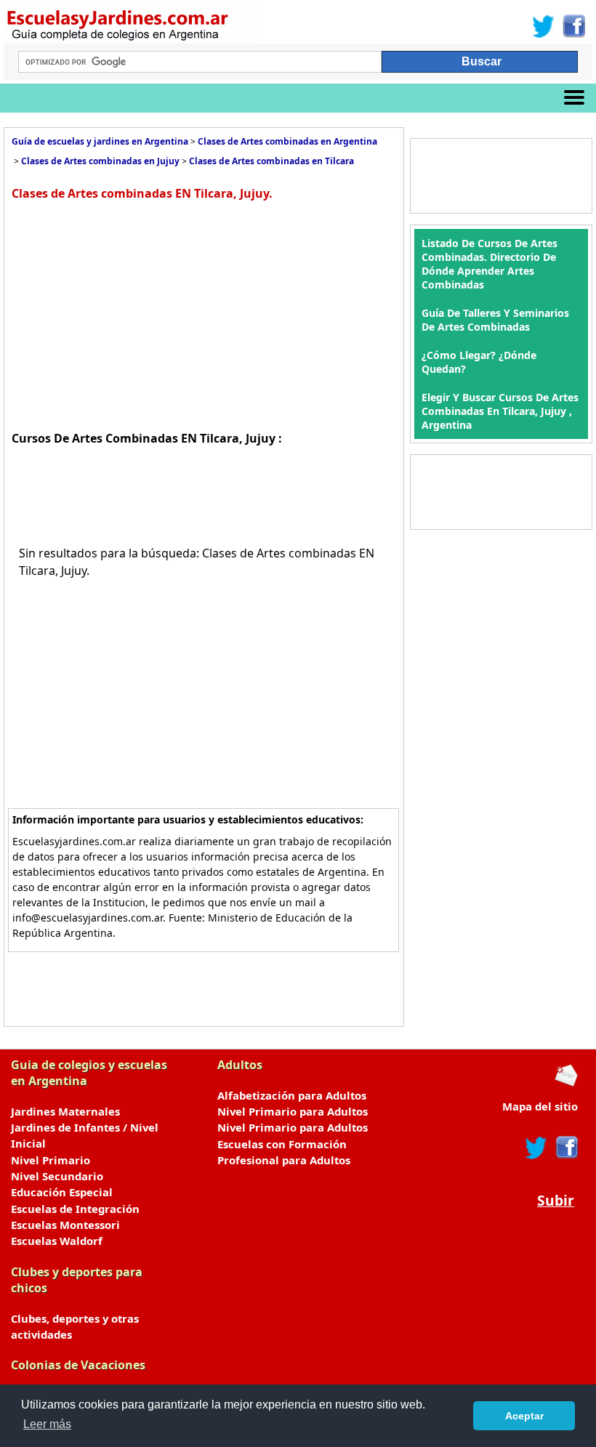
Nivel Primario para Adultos (292, 1111)
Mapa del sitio (540, 1106)
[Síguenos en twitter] (536, 1147)
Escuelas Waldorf (56, 1240)
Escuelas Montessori (65, 1224)
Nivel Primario (50, 1160)
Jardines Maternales (65, 1111)
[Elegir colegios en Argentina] (210, 27)
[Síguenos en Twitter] (544, 26)
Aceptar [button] (524, 1416)
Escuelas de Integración (75, 1208)
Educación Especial (62, 1192)
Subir (555, 1200)
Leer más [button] (47, 1424)
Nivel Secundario (57, 1176)
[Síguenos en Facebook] (573, 26)
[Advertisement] (134, 314)
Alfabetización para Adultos (291, 1095)
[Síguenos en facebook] (566, 1147)
